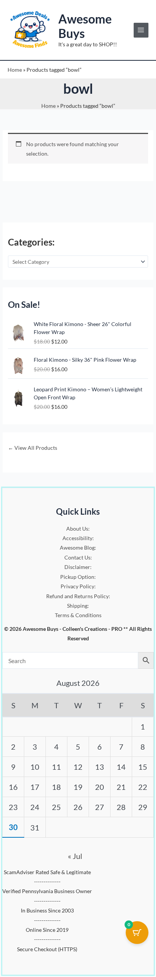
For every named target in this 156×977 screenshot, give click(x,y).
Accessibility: (78, 538)
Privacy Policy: (78, 586)
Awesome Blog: (78, 547)
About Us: (78, 528)
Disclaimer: (78, 567)
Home (15, 69)
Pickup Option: (78, 577)
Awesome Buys (85, 26)
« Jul (75, 855)
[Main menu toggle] (141, 30)
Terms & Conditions (78, 615)
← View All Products (32, 447)
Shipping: (78, 605)
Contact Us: (78, 557)
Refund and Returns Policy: (78, 596)
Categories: (31, 241)
